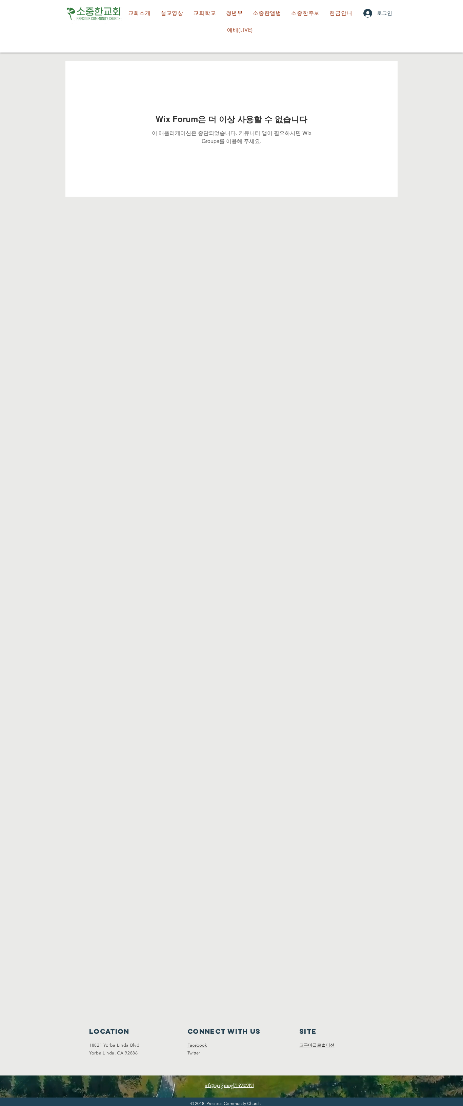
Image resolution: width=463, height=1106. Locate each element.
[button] (204, 13)
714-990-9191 (244, 1085)
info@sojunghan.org (218, 1085)
